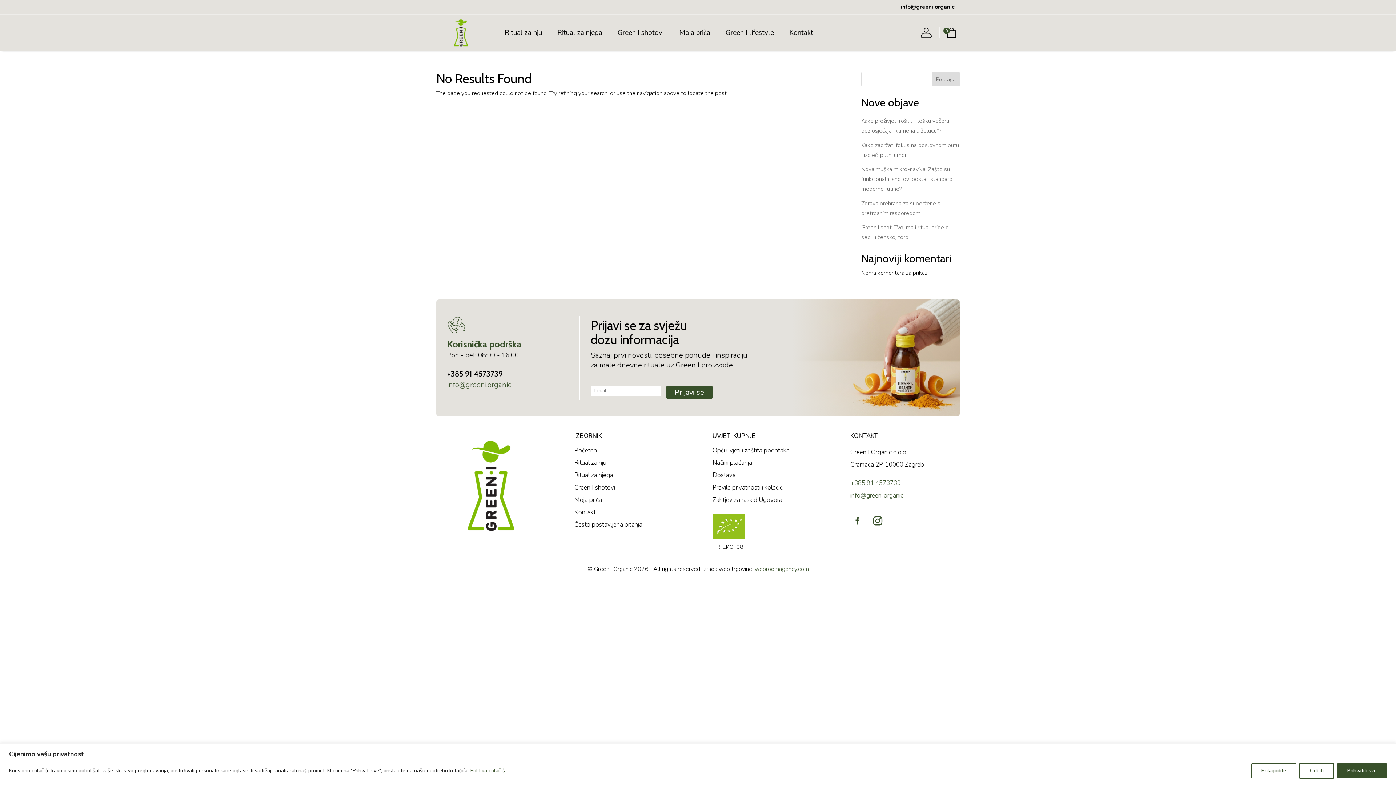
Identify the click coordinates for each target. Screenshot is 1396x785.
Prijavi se (689, 392)
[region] (698, 764)
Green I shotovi (641, 32)
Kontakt (801, 32)
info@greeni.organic (479, 385)
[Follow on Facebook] (857, 521)
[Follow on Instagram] (878, 521)
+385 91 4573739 (475, 373)
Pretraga (946, 79)
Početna (585, 450)
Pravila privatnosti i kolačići (748, 487)
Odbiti (1317, 770)
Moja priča (694, 32)
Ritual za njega (579, 32)
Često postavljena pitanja (608, 524)
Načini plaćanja (732, 463)
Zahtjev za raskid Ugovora (747, 500)
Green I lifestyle (750, 32)
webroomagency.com (782, 569)
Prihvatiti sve (1362, 770)
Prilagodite (1273, 770)
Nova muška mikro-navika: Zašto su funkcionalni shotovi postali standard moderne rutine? (906, 179)
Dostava (724, 475)
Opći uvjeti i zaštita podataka (751, 450)
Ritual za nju (523, 32)
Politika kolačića (488, 770)
